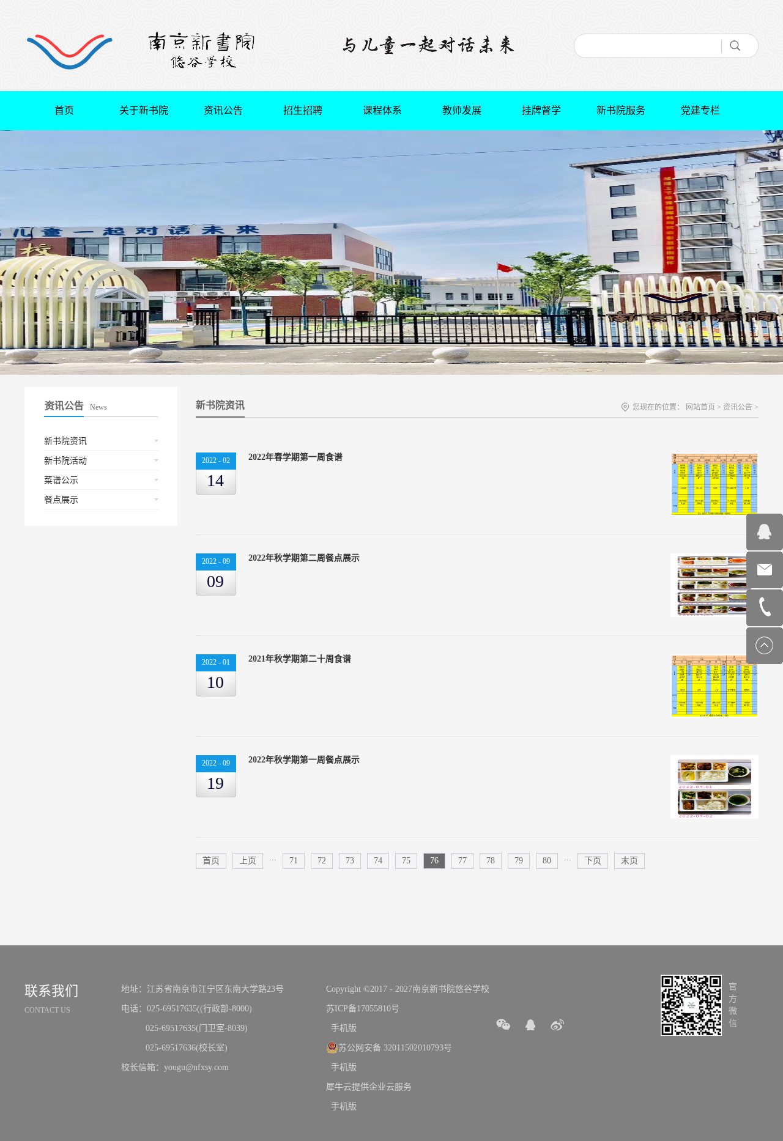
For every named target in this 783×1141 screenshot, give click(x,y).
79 (518, 860)
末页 (629, 860)
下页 (592, 860)
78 (490, 860)
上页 (247, 860)
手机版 (341, 1028)
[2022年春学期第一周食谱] (714, 459)
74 (378, 860)
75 (406, 860)
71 (293, 860)
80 (547, 860)
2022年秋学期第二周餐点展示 (304, 558)
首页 (64, 110)
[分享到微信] (503, 1024)
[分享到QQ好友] (530, 1024)
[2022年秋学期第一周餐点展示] (714, 761)
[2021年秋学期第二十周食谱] (714, 660)
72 (321, 860)
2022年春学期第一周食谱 (295, 457)
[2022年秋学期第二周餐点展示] (714, 560)
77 (462, 860)
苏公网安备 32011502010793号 (395, 1047)
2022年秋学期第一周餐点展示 (304, 759)
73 (350, 860)
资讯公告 (737, 407)
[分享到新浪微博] (557, 1024)
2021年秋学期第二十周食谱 (299, 658)
